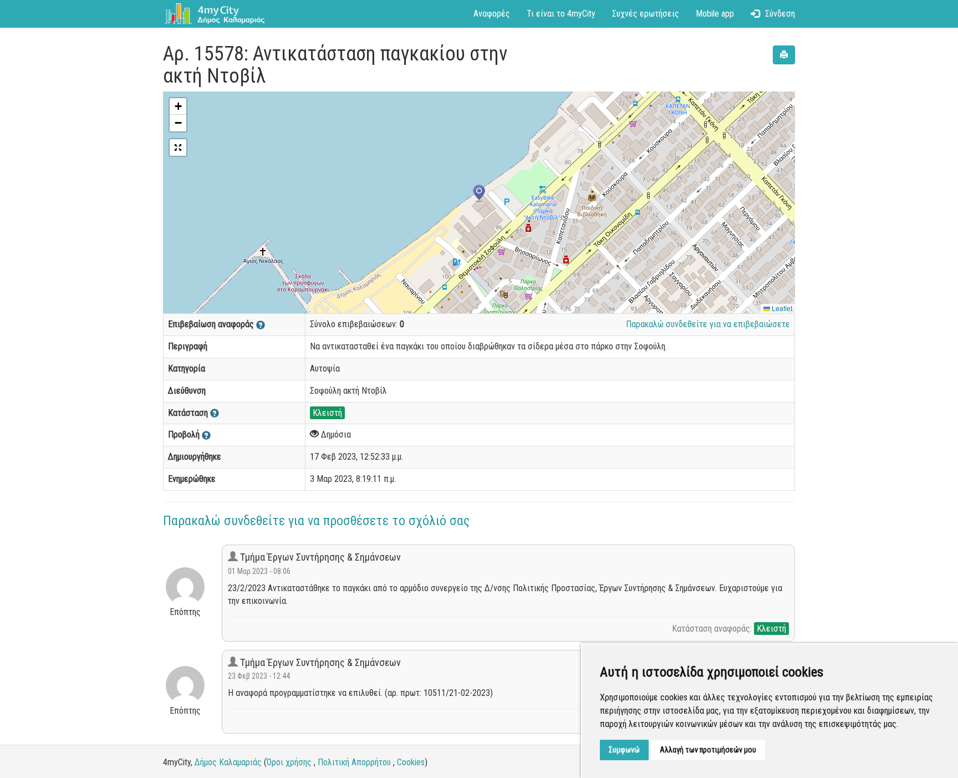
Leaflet (781, 308)
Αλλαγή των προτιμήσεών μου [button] (708, 749)
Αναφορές (491, 13)
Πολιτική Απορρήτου (354, 762)
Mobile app (715, 13)
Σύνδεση (780, 13)
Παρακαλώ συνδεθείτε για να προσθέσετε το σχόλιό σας (316, 520)
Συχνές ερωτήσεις (645, 13)
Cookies (411, 762)
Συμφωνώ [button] (624, 749)
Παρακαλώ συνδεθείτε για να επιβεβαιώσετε (708, 324)
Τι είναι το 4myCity (561, 13)
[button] (479, 193)
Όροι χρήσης (289, 762)
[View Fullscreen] (178, 147)
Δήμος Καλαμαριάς (228, 762)
